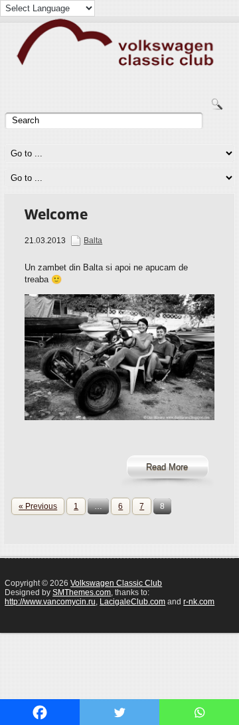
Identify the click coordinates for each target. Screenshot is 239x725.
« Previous (38, 506)
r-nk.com (198, 601)
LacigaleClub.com (132, 601)
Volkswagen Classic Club (116, 583)
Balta (93, 240)
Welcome (56, 214)
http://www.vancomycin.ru (50, 601)
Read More (167, 467)
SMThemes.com (81, 592)
